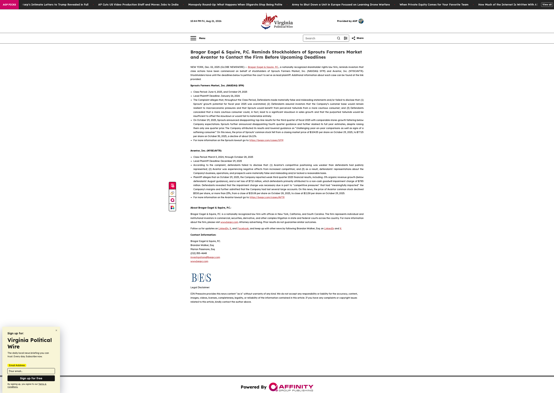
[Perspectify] (172, 193)
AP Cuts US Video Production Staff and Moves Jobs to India (138, 4)
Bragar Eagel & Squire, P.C (263, 67)
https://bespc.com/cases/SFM (266, 140)
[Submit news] (172, 185)
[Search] (338, 38)
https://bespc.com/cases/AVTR (267, 197)
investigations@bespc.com (205, 257)
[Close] (56, 330)
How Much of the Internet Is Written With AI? (508, 4)
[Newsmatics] (172, 207)
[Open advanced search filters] (345, 38)
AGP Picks (9, 4)
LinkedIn (223, 228)
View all (547, 4)
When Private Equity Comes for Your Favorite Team (434, 4)
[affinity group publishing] (172, 200)
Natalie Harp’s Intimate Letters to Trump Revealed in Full (49, 4)
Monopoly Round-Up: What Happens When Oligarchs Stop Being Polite (235, 4)
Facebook (243, 228)
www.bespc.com (199, 261)
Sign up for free (31, 378)
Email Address (17, 365)
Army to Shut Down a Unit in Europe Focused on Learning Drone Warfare (341, 4)
